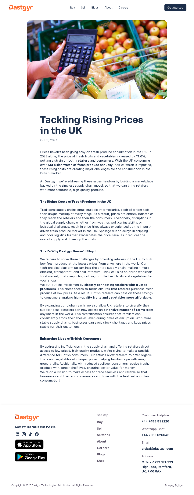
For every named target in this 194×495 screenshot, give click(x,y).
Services (103, 435)
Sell (99, 428)
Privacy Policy (174, 485)
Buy (100, 422)
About (101, 441)
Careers (103, 448)
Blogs (101, 454)
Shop (101, 461)
